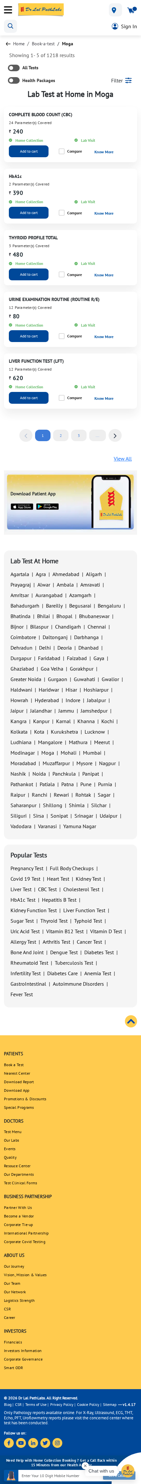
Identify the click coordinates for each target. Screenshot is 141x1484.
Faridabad (49, 658)
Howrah (19, 700)
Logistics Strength (19, 1300)
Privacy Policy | (62, 1404)
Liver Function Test (84, 910)
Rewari (61, 794)
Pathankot (21, 784)
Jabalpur (96, 700)
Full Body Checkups (72, 868)
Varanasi (47, 826)
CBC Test (47, 889)
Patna (67, 784)
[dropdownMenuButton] (115, 9)
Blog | (8, 1404)
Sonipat (59, 815)
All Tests (30, 68)
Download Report (19, 1081)
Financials (13, 1342)
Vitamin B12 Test (65, 931)
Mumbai (92, 752)
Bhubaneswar (94, 616)
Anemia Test (97, 973)
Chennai (97, 626)
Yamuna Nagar (79, 826)
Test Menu (13, 1131)
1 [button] (43, 435)
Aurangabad (49, 595)
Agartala (19, 574)
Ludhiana (20, 742)
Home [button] (19, 44)
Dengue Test (64, 952)
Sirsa (38, 815)
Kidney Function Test (33, 910)
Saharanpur (23, 805)
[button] (25, 435)
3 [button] (79, 435)
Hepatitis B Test (59, 899)
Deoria (64, 647)
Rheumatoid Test (29, 962)
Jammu (66, 710)
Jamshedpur (94, 710)
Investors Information (23, 1350)
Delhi (45, 647)
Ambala (65, 584)
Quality (10, 1157)
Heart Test (58, 878)
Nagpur (107, 763)
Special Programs (19, 1107)
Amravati (90, 584)
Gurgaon (57, 679)
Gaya (98, 658)
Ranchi (39, 794)
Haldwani (21, 689)
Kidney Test (88, 878)
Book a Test (14, 1064)
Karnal (63, 721)
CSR (7, 1308)
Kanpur (41, 721)
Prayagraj (20, 584)
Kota (39, 731)
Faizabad (77, 658)
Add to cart (29, 151)
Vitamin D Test (106, 931)
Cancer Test (89, 941)
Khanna (86, 721)
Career (9, 1317)
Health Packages (38, 80)
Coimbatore (23, 637)
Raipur (17, 794)
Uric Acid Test (25, 931)
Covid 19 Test (25, 878)
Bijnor (17, 626)
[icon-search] (10, 26)
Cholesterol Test (81, 889)
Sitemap (109, 1404)
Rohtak (83, 794)
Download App (17, 1090)
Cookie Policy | (89, 1404)
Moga (47, 752)
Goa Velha (52, 668)
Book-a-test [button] (43, 44)
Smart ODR (13, 1367)
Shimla (77, 805)
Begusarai (80, 605)
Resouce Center (17, 1165)
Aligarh (94, 574)
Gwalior (110, 679)
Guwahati (84, 679)
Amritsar (19, 595)
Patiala (47, 784)
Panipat (90, 773)
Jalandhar (41, 710)
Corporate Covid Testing (24, 1241)
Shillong (52, 805)
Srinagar (83, 815)
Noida (39, 773)
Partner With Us (18, 1207)
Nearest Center (17, 1073)
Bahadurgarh (24, 605)
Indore (73, 700)
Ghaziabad (22, 668)
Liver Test (20, 889)
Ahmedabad (65, 574)
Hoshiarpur (96, 689)
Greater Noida (25, 679)
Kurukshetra (64, 731)
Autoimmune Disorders (78, 983)
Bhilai (43, 616)
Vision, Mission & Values (25, 1274)
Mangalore (50, 742)
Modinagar (22, 752)
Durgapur (20, 658)
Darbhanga (86, 637)
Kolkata (19, 731)
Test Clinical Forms (20, 1182)
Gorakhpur (81, 668)
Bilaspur (39, 626)
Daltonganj (55, 637)
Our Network (15, 1291)
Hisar (71, 689)
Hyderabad (47, 700)
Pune (85, 784)
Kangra (18, 721)
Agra (41, 574)
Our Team (12, 1283)
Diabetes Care (62, 973)
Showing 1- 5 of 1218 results (42, 55)
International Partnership (26, 1233)
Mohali (68, 752)
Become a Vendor (19, 1216)
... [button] (97, 435)
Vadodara (20, 826)
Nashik (18, 773)
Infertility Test (25, 973)
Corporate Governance (23, 1359)
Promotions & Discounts (25, 1098)
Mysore (84, 763)
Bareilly (54, 605)
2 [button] (61, 435)
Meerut (102, 742)
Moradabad (23, 763)
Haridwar (49, 689)
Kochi (107, 721)
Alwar (43, 584)
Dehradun (21, 647)
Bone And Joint (27, 952)
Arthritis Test (56, 941)
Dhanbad (88, 647)
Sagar (104, 794)
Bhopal (64, 616)
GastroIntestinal (28, 983)
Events (10, 1148)
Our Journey (14, 1266)
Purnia (105, 784)
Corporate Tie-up (18, 1224)
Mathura (78, 742)
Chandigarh (68, 626)
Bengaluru (109, 605)
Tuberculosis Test (74, 962)
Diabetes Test (99, 952)
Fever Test (21, 994)
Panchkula (64, 773)
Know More (103, 151)
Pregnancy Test (26, 868)
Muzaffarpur (56, 763)
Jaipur (17, 710)
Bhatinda (20, 616)
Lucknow (95, 731)
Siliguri (18, 815)
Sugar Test (22, 920)
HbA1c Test (22, 899)
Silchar (99, 805)
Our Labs (11, 1140)
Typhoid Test (88, 920)
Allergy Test (23, 941)
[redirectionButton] (8, 43)
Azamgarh (80, 595)
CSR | (19, 1404)
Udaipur (108, 815)
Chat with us (101, 1470)
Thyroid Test (54, 920)
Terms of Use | (37, 1404)
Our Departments (19, 1174)
